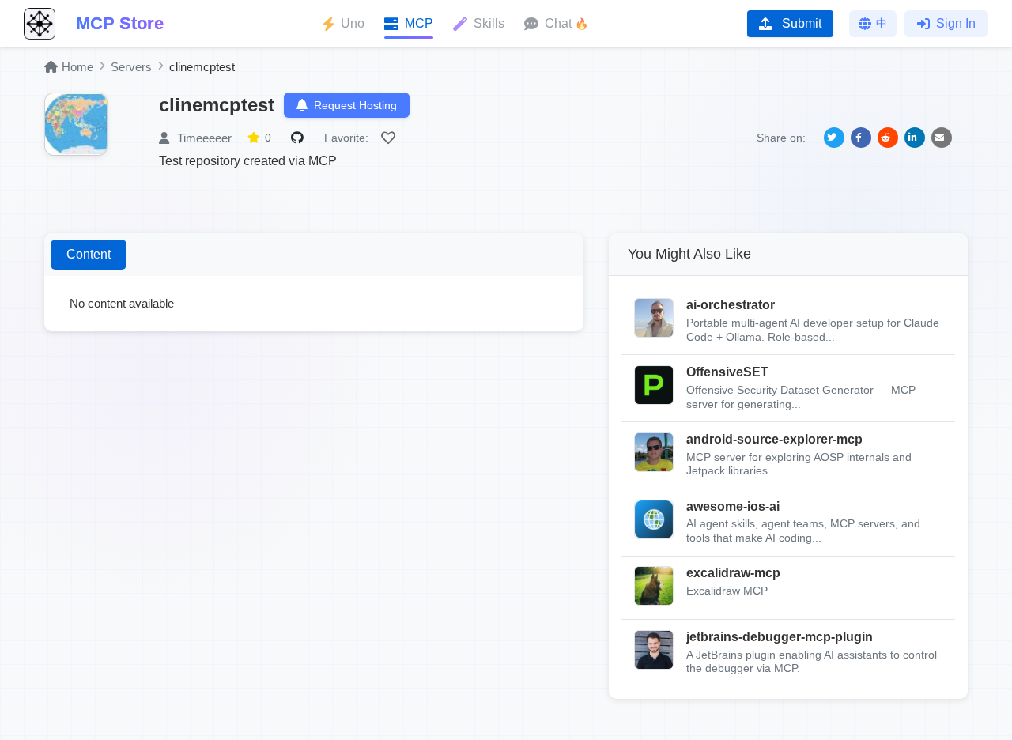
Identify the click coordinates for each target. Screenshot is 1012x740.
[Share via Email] (941, 137)
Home (77, 67)
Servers (131, 67)
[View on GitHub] (299, 137)
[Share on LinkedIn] (914, 137)
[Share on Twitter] (834, 137)
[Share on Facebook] (861, 137)
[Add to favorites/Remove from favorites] (390, 137)
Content (88, 254)
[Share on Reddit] (888, 137)
